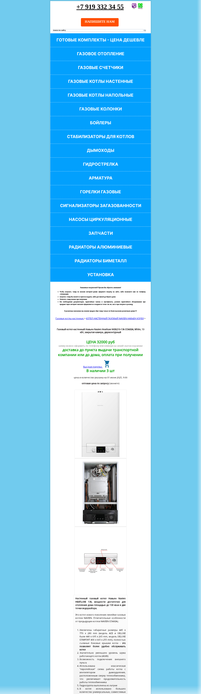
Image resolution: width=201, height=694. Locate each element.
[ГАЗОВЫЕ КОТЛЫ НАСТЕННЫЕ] (100, 85)
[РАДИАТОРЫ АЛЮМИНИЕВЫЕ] (100, 250)
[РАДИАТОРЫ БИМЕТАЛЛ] (100, 264)
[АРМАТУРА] (100, 181)
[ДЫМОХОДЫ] (100, 154)
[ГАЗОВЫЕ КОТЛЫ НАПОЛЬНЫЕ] (100, 99)
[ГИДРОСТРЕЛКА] (100, 168)
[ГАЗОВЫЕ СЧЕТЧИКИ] (100, 71)
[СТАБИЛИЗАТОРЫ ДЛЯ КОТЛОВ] (100, 140)
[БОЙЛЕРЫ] (100, 126)
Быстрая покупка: (93, 366)
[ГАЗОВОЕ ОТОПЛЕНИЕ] (100, 57)
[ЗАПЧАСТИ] (100, 237)
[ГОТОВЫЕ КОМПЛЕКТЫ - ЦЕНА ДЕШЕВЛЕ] (100, 43)
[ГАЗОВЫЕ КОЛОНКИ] (100, 112)
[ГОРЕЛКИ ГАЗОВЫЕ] (100, 195)
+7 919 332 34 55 (100, 6)
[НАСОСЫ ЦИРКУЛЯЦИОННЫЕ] (100, 223)
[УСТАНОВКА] (100, 278)
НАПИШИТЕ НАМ (100, 21)
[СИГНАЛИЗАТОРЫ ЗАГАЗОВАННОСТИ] (100, 209)
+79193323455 (64, 294)
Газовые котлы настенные (69, 318)
